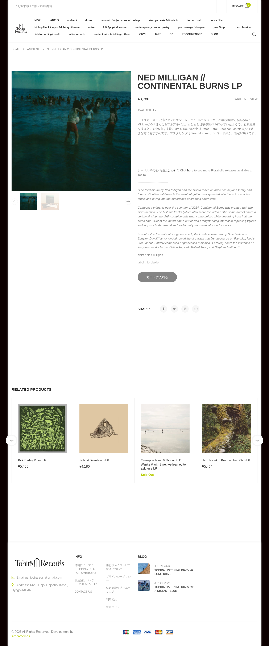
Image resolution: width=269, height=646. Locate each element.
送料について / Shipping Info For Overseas (85, 569)
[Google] (195, 309)
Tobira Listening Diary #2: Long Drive (174, 572)
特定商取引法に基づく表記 (118, 589)
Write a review (246, 99)
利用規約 (111, 599)
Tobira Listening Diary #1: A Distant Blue (174, 588)
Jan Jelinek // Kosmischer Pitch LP (226, 460)
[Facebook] (163, 309)
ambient (33, 49)
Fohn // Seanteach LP (94, 460)
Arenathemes (21, 636)
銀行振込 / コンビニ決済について (118, 567)
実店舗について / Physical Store (87, 582)
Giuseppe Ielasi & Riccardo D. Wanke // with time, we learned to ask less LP (163, 464)
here (190, 170)
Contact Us (83, 591)
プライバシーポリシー (118, 578)
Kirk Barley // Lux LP (32, 460)
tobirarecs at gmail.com (46, 577)
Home (16, 49)
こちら (171, 170)
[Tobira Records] (21, 27)
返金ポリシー (114, 607)
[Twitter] (174, 309)
